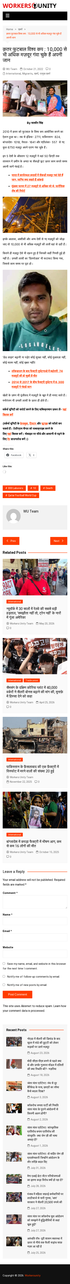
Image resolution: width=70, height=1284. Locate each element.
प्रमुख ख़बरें (45, 73)
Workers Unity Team (21, 623)
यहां (9, 434)
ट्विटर (32, 423)
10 (34, 488)
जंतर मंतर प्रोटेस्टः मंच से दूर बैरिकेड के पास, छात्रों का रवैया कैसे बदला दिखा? (43, 1087)
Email (7, 931)
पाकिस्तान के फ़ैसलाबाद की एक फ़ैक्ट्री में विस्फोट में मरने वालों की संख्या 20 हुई (32, 769)
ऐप (8, 439)
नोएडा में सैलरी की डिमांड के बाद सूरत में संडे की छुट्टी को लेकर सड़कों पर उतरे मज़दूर (43, 1043)
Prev (13, 541)
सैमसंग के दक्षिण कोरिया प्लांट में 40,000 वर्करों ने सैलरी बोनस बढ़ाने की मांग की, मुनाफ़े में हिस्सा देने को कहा (34, 691)
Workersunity (32, 1275)
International (13, 73)
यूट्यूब (44, 423)
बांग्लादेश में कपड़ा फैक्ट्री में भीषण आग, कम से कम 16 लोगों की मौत (33, 843)
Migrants (27, 73)
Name (7, 914)
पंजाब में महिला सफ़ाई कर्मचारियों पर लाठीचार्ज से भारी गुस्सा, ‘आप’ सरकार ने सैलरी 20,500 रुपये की (45, 1198)
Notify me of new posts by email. (27, 985)
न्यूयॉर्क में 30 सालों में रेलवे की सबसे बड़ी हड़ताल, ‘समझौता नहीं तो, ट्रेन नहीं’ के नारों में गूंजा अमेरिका (33, 613)
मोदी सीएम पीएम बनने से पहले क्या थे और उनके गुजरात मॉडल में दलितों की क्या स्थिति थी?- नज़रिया (45, 1065)
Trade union (31, 680)
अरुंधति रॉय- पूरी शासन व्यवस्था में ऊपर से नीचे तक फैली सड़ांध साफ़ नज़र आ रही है (44, 1242)
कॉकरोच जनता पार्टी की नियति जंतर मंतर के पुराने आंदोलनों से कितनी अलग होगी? (43, 1109)
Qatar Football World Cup (22, 495)
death (49, 488)
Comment (10, 893)
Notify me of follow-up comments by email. (33, 976)
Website (8, 947)
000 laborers (15, 488)
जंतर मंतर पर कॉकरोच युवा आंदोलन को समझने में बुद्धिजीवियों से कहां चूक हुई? (45, 1220)
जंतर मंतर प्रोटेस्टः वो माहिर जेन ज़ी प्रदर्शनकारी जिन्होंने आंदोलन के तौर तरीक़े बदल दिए (45, 1158)
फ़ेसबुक (24, 423)
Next (56, 541)
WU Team (11, 69)
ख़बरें (36, 73)
